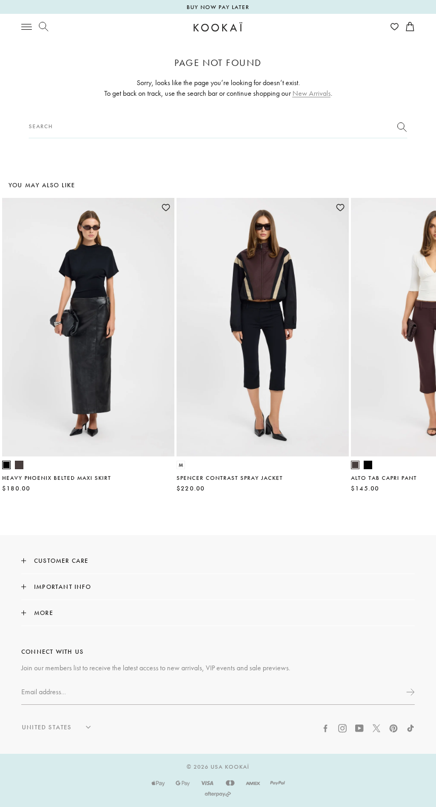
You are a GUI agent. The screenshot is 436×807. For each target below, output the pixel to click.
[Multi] (181, 465)
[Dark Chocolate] (19, 465)
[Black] (6, 465)
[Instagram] (342, 727)
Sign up (409, 692)
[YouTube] (359, 727)
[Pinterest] (393, 727)
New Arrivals (311, 93)
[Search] (43, 26)
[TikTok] (410, 727)
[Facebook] (325, 727)
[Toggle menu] (26, 26)
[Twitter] (376, 727)
